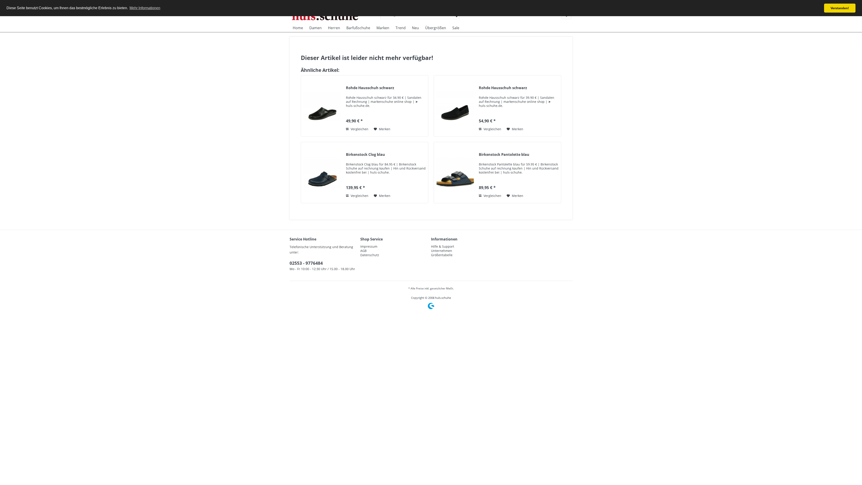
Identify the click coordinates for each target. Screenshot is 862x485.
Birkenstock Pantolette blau (504, 154)
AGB (363, 251)
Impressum (368, 246)
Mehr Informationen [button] (145, 8)
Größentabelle (442, 255)
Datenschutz (369, 255)
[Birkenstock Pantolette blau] (455, 172)
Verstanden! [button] (840, 8)
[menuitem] (298, 28)
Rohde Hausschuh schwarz (370, 88)
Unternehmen (441, 251)
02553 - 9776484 (306, 263)
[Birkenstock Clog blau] (322, 172)
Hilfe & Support (442, 246)
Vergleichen (359, 129)
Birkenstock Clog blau (365, 154)
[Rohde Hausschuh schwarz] (322, 106)
